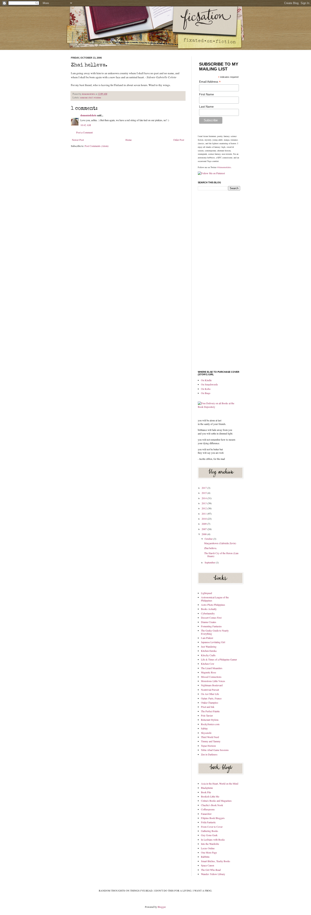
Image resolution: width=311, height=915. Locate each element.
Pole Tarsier (207, 715)
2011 (204, 513)
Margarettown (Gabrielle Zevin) (220, 543)
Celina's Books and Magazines (216, 800)
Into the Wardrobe (210, 843)
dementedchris (89, 93)
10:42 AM (85, 125)
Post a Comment (84, 132)
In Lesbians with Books (213, 839)
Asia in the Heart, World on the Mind (219, 783)
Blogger (161, 906)
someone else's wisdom (90, 97)
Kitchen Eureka (208, 650)
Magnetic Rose (208, 672)
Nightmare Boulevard (212, 685)
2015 (204, 492)
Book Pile (206, 792)
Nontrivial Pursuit (210, 689)
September (210, 562)
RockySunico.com (210, 724)
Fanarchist (206, 813)
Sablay (204, 728)
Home (128, 139)
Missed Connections (211, 676)
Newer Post (78, 139)
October (209, 538)
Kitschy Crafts (208, 655)
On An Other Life (210, 694)
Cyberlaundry (208, 613)
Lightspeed (206, 593)
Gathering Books (209, 831)
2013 (204, 503)
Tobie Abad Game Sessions (215, 750)
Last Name (206, 106)
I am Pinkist (207, 638)
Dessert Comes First (211, 617)
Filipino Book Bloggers (213, 818)
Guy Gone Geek (209, 835)
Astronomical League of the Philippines (215, 599)
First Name (206, 94)
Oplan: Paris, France (211, 698)
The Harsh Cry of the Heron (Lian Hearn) (221, 554)
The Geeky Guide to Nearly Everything (215, 632)
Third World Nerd (210, 737)
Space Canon (207, 865)
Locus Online (208, 848)
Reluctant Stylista (209, 719)
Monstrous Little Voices (213, 681)
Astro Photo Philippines (213, 604)
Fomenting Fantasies (211, 626)
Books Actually (209, 609)
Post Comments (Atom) (97, 146)
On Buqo (205, 393)
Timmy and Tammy (210, 741)
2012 (204, 508)
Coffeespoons (208, 809)
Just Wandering (208, 646)
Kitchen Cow (207, 663)
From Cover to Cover (212, 826)
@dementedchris (224, 167)
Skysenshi (206, 732)
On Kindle (206, 380)
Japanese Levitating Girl (213, 642)
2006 (204, 534)
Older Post (178, 139)
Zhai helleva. (210, 548)
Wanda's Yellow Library (213, 874)
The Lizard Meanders (211, 668)
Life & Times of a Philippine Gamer (219, 659)
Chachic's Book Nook (212, 805)
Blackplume (207, 787)
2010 (204, 518)
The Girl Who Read (211, 869)
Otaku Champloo (209, 702)
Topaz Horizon (208, 745)
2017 (204, 487)
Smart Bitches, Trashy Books (215, 861)
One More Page (209, 852)
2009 (204, 523)
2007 (204, 529)
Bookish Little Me (210, 796)
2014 (204, 498)
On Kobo (206, 388)
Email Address (210, 82)
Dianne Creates (208, 622)
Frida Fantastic (208, 822)
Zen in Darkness (209, 754)
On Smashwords (209, 384)
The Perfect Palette (210, 711)
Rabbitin (205, 856)
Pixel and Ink (207, 706)
